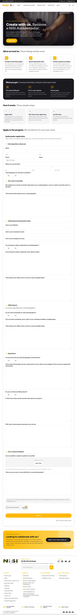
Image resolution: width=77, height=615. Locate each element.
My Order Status (9, 583)
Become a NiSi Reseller (29, 580)
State (33, 170)
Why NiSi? (26, 575)
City (6, 170)
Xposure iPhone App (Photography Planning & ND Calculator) (30, 595)
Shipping (7, 585)
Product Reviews (27, 578)
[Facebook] (62, 561)
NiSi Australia (63, 575)
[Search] (69, 5)
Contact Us (51, 5)
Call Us (63, 1)
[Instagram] (59, 561)
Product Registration (10, 601)
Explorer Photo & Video (48, 575)
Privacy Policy (27, 586)
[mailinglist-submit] (51, 567)
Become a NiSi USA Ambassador (28, 583)
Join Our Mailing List (28, 591)
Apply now (11, 40)
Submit (38, 515)
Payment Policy (9, 590)
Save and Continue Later (64, 520)
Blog (58, 5)
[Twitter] (69, 561)
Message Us (71, 1)
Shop (18, 5)
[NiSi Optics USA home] (8, 5)
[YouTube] (66, 561)
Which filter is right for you (12, 580)
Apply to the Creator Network (57, 540)
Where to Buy (41, 5)
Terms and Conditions (29, 589)
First (6, 154)
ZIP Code (57, 170)
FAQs (6, 578)
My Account (8, 575)
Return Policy (8, 593)
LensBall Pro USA (46, 578)
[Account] (73, 5)
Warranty (7, 588)
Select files (38, 463)
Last (40, 154)
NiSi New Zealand (64, 578)
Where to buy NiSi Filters (11, 598)
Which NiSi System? (29, 5)
